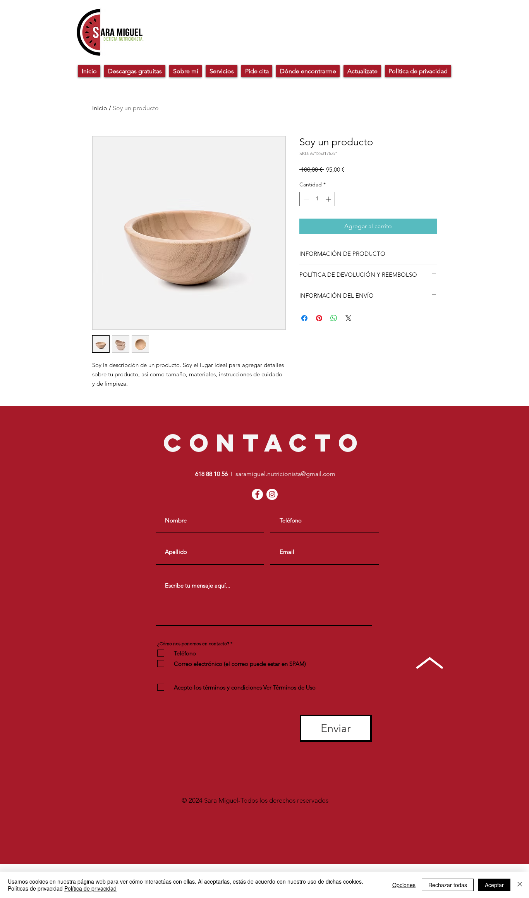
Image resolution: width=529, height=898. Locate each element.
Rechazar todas (447, 885)
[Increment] (329, 199)
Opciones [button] (404, 885)
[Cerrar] (519, 885)
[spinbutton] (317, 199)
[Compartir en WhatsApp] (333, 318)
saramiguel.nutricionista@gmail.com (285, 473)
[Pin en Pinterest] (319, 318)
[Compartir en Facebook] (304, 318)
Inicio (99, 108)
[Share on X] (348, 318)
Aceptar (494, 885)
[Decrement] (305, 199)
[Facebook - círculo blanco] (257, 494)
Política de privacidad (90, 888)
